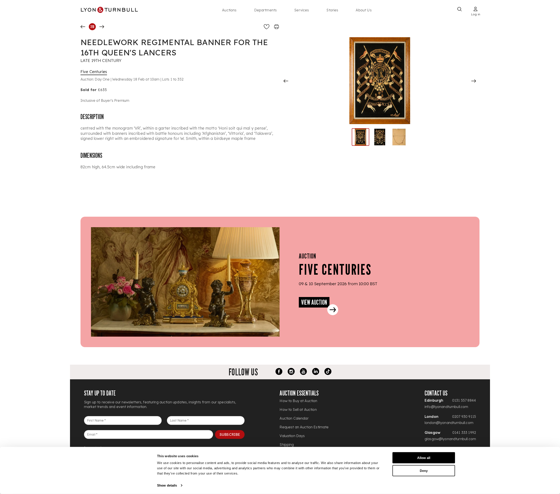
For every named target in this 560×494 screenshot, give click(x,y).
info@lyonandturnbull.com (446, 406)
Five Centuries (93, 71)
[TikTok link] (327, 372)
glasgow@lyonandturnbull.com (450, 439)
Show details (167, 485)
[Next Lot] (101, 26)
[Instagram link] (291, 372)
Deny (424, 470)
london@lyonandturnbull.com (449, 422)
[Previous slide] (286, 81)
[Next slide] (473, 81)
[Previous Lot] (82, 26)
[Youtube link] (303, 372)
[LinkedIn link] (315, 372)
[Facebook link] (278, 372)
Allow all (423, 458)
